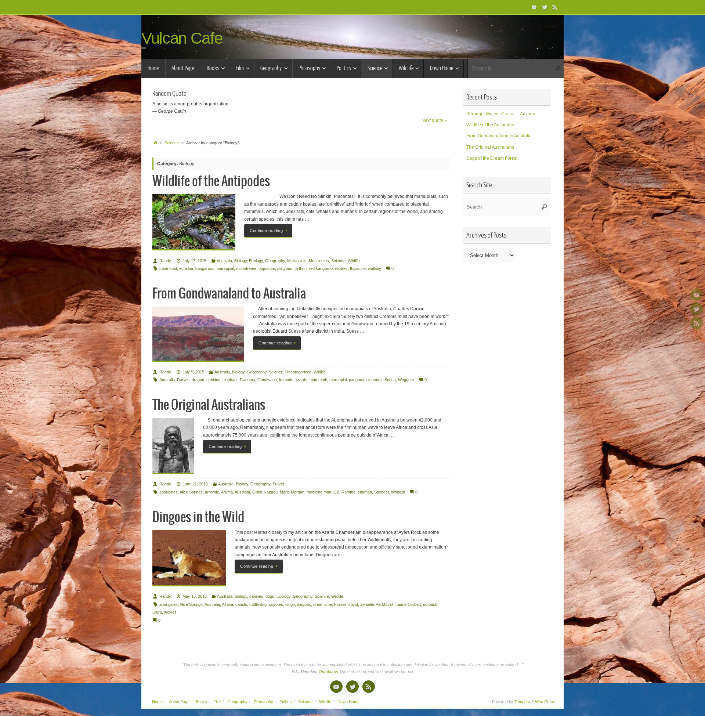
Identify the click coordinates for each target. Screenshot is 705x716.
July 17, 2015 (194, 260)
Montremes (319, 260)
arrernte (212, 492)
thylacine (358, 268)
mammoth (318, 379)
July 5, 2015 (193, 372)
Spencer (381, 492)
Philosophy (263, 701)
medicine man (319, 492)
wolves (170, 612)
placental (374, 379)
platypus (284, 268)
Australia (224, 260)
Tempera (522, 701)
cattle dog (258, 604)
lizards (301, 379)
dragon (198, 379)
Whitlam (398, 492)
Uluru (157, 612)
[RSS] (555, 7)
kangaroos (204, 268)
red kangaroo (321, 268)
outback (430, 604)
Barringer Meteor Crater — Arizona (500, 113)
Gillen (257, 492)
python (300, 268)
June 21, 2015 (195, 484)
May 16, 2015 (194, 596)
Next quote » (434, 120)
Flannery (247, 379)
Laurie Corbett (408, 604)
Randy (165, 260)
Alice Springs (191, 492)
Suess (390, 379)
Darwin (183, 379)
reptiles (341, 268)
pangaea (356, 379)
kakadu (271, 492)
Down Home (348, 701)
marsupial (225, 268)
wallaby (374, 268)
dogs (269, 596)
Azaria (227, 604)
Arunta (227, 492)
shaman (365, 492)
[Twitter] (544, 7)
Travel (278, 484)
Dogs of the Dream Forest (491, 158)
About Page (179, 701)
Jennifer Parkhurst (376, 604)
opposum (266, 268)
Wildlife (354, 260)
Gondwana (267, 379)
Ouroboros (329, 671)
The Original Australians (208, 405)
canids (241, 604)
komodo (286, 379)
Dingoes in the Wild (198, 517)
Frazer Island (346, 604)
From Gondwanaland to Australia (229, 294)
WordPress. (545, 701)
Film (217, 701)
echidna (186, 268)
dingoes (304, 604)
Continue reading (266, 230)
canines (256, 596)
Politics (285, 701)
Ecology (256, 260)
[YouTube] (534, 7)
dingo (290, 604)
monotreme (246, 268)
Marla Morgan (292, 492)
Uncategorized (298, 372)
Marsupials (297, 260)
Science (171, 143)
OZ (336, 492)
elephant (230, 379)
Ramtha (348, 492)
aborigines (168, 492)
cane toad (168, 268)
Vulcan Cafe (181, 38)
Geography (275, 260)
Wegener (406, 379)
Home (157, 701)
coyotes (276, 604)
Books (201, 701)
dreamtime (322, 604)
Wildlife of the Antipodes (211, 181)
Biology (240, 260)
